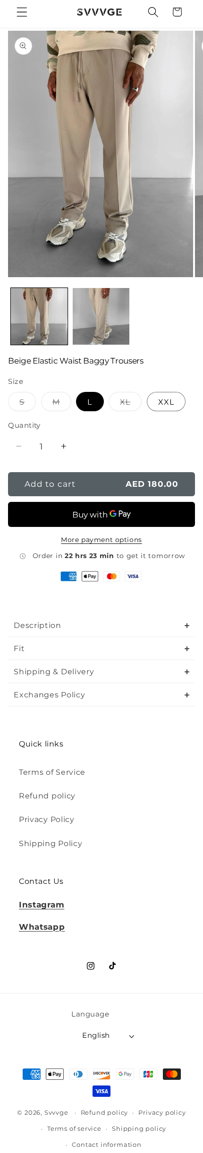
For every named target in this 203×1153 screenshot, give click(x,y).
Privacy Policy (47, 819)
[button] (22, 12)
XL (131, 404)
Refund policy (47, 795)
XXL (166, 402)
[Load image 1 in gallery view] (39, 316)
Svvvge (56, 1112)
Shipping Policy (50, 843)
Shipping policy (139, 1128)
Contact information (106, 1144)
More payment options (101, 539)
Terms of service (74, 1128)
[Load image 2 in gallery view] (101, 316)
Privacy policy (162, 1112)
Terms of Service (52, 772)
